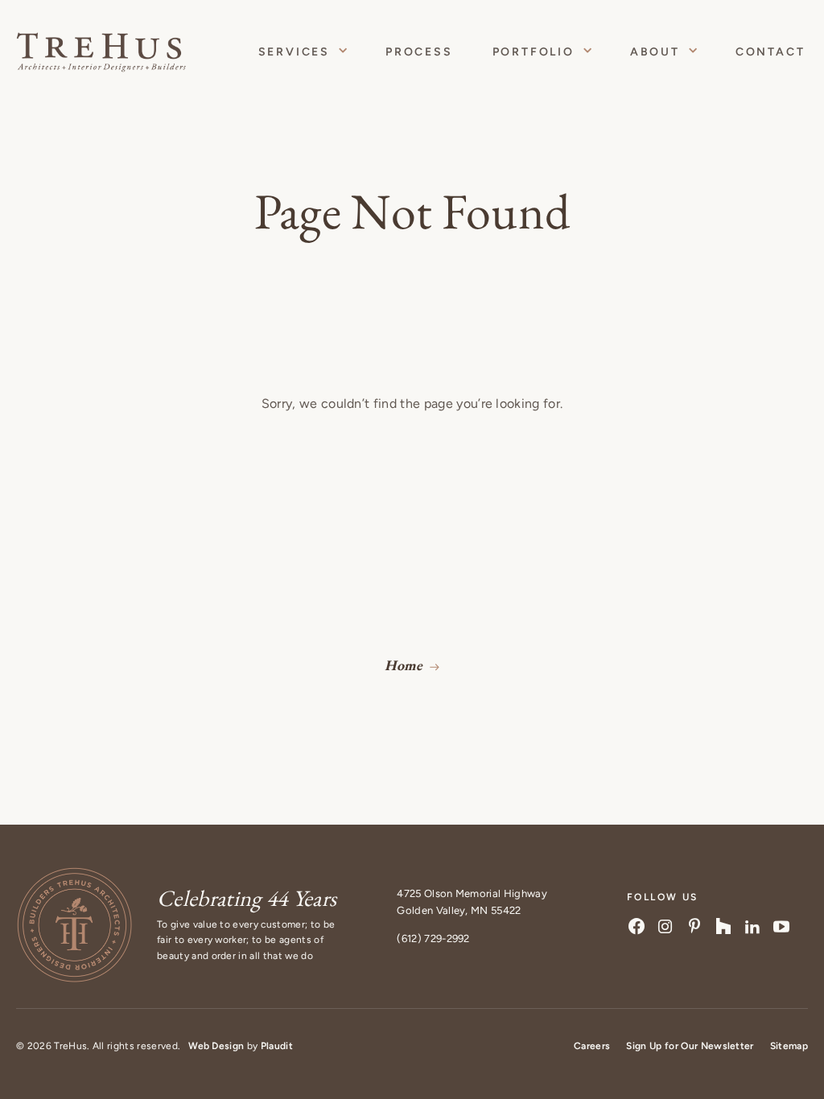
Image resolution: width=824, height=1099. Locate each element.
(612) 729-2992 (433, 938)
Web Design (216, 1046)
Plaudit (277, 1046)
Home (403, 665)
